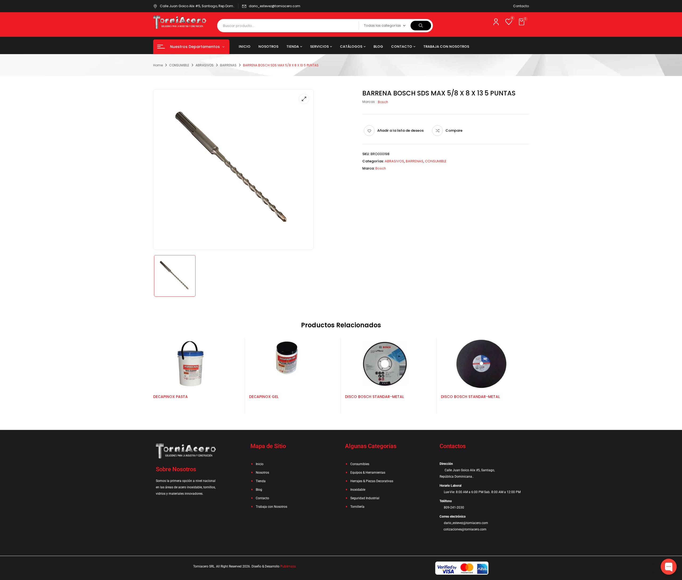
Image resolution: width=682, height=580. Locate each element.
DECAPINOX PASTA (170, 396)
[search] (421, 25)
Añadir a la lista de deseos (400, 130)
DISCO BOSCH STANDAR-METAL (374, 396)
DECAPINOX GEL (263, 396)
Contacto (521, 6)
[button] (522, 22)
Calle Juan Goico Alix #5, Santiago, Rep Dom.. (197, 6)
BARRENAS (228, 65)
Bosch (383, 102)
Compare (453, 130)
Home (158, 65)
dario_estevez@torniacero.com (274, 6)
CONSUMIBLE (179, 65)
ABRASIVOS (205, 65)
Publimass (288, 566)
